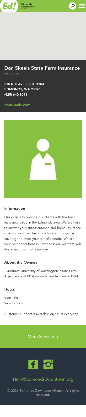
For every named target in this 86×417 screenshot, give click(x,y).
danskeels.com (17, 105)
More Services (41, 336)
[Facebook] (33, 364)
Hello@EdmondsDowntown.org (43, 379)
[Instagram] (48, 364)
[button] (81, 5)
